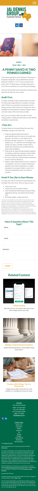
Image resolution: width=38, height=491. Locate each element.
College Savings (19, 306)
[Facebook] (21, 25)
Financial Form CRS (7, 443)
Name (6, 227)
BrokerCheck (4, 447)
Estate (19, 429)
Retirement (19, 425)
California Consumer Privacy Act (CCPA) (15, 467)
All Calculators (19, 442)
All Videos (19, 440)
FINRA (16, 478)
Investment (19, 427)
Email (6, 238)
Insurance (19, 430)
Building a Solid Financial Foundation (19, 345)
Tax (19, 432)
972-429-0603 (20, 30)
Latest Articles (19, 438)
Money (19, 434)
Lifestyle (19, 436)
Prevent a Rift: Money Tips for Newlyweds (19, 385)
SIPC (19, 478)
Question (6, 249)
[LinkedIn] (17, 25)
